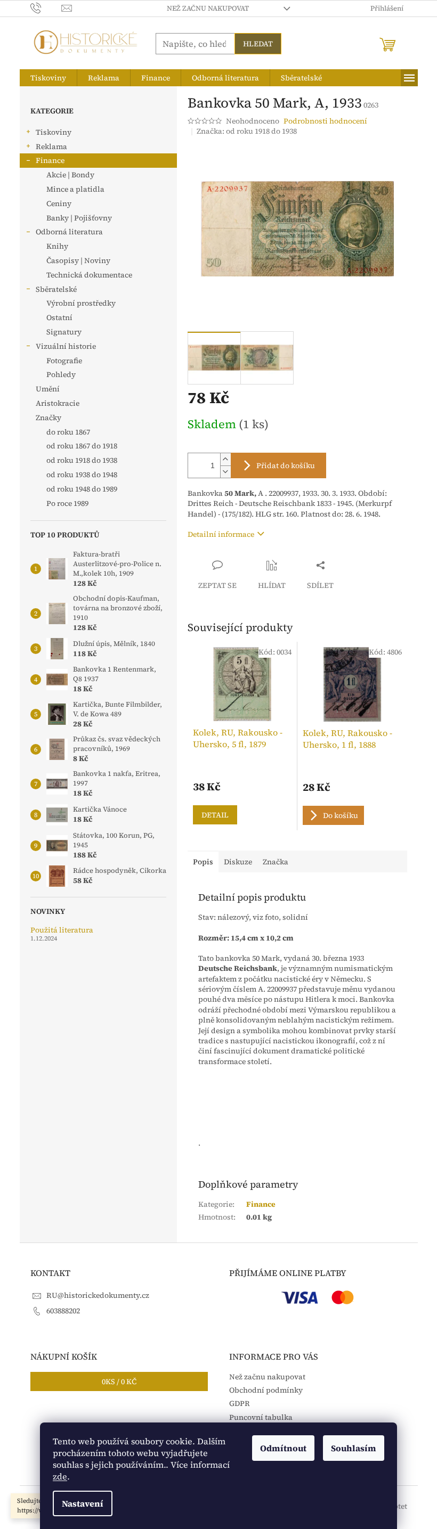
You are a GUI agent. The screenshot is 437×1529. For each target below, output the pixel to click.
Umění (48, 388)
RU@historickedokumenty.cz (97, 1295)
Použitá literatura (61, 930)
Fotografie (64, 360)
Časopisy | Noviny (78, 260)
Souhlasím (353, 1448)
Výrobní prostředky (81, 303)
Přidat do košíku (285, 465)
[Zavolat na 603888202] (46, 7)
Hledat (258, 43)
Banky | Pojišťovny (79, 217)
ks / (119, 1381)
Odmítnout (283, 1448)
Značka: (247, 131)
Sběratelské (56, 289)
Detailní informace (221, 534)
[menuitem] (48, 77)
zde (60, 1476)
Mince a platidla (75, 189)
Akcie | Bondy (70, 174)
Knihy (57, 246)
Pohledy (61, 374)
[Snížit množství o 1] (225, 471)
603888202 (63, 1310)
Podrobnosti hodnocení (325, 121)
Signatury (64, 331)
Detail (215, 815)
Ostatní (59, 317)
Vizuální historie (66, 346)
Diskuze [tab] (238, 861)
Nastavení (82, 1503)
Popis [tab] (203, 861)
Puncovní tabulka (261, 1417)
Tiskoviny (53, 132)
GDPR (239, 1403)
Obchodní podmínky (266, 1390)
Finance (50, 160)
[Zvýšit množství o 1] (225, 459)
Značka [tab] (275, 861)
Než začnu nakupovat (208, 8)
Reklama (51, 146)
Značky (48, 417)
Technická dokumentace (89, 274)
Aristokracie (57, 403)
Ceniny (58, 203)
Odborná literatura (69, 231)
